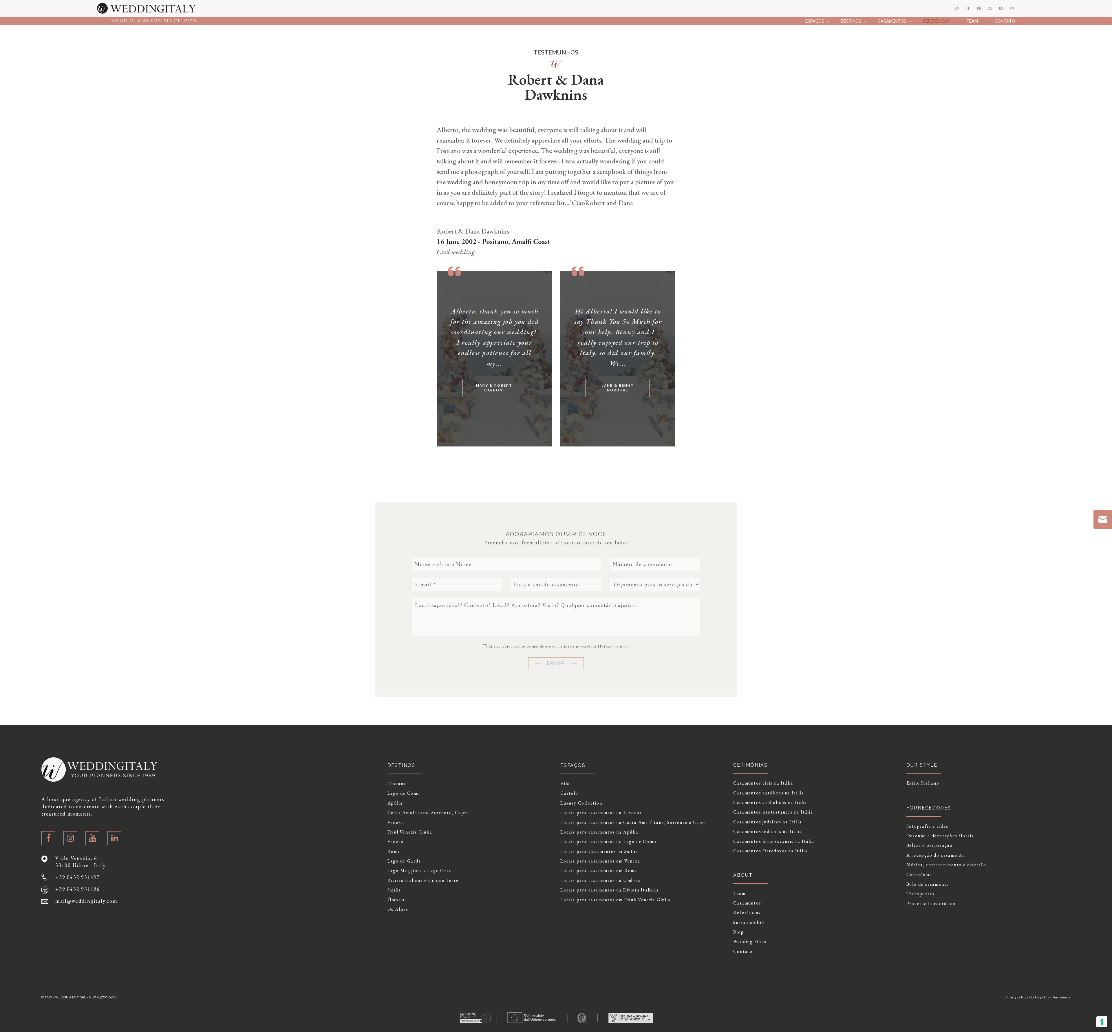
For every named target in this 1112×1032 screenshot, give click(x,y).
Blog (738, 932)
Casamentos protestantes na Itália (773, 812)
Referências (936, 21)
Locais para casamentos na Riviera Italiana (609, 890)
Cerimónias (919, 874)
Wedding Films (749, 941)
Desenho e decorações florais (940, 835)
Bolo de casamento (928, 884)
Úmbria (396, 899)
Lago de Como (403, 793)
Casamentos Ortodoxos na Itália (770, 851)
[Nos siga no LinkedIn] (114, 838)
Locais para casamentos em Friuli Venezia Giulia (615, 899)
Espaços (814, 21)
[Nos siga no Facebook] (48, 838)
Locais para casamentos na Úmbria (600, 880)
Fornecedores (928, 808)
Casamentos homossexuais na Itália (773, 841)
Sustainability (749, 922)
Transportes (920, 893)
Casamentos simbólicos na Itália (770, 802)
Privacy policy (612, 646)
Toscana (396, 783)
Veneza (395, 822)
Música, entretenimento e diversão (946, 864)
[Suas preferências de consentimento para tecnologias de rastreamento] (1101, 1021)
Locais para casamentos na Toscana (601, 812)
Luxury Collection (581, 803)
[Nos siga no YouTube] (92, 838)
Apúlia (395, 803)
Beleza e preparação (929, 845)
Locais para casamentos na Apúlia (599, 832)
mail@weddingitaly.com (86, 901)
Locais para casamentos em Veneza (600, 861)
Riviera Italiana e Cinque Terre (423, 880)
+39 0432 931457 (77, 877)
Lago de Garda (404, 861)
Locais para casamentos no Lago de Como (608, 841)
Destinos (851, 21)
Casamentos (892, 21)
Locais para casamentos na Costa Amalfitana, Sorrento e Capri (633, 822)
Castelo (569, 793)
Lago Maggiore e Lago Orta (419, 870)
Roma (393, 851)
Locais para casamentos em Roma (598, 870)
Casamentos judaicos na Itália (767, 822)
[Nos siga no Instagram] (70, 838)
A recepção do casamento (935, 855)
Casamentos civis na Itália (763, 783)
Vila (565, 783)
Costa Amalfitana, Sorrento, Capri (427, 812)
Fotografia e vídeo (927, 826)
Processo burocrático (931, 903)
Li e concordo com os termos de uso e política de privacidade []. (557, 646)
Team (972, 21)
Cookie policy (1039, 997)
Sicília (394, 890)
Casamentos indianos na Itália (767, 831)
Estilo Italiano (922, 783)
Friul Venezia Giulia (409, 832)
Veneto (395, 841)
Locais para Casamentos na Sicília (599, 851)
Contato (1005, 21)
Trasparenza (1061, 997)
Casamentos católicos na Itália (768, 793)
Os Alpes (397, 909)
